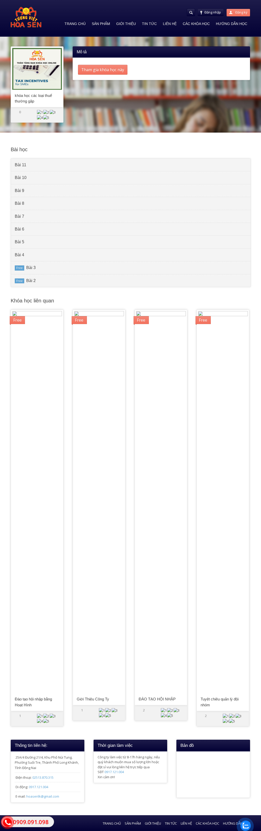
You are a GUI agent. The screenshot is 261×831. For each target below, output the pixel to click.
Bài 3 (31, 267)
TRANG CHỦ (75, 24)
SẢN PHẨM (101, 24)
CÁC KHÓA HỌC (196, 24)
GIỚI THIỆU (126, 24)
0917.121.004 (38, 787)
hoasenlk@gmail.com (42, 796)
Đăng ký (240, 12)
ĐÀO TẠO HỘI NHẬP (157, 699)
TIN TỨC (149, 24)
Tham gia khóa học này (102, 69)
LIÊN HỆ (170, 24)
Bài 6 (19, 229)
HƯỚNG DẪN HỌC (231, 24)
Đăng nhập (212, 12)
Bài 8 (19, 203)
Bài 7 (19, 216)
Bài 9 (19, 190)
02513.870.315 (43, 777)
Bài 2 (31, 280)
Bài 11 (20, 165)
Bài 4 (19, 255)
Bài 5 (19, 242)
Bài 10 (21, 177)
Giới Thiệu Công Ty (93, 699)
